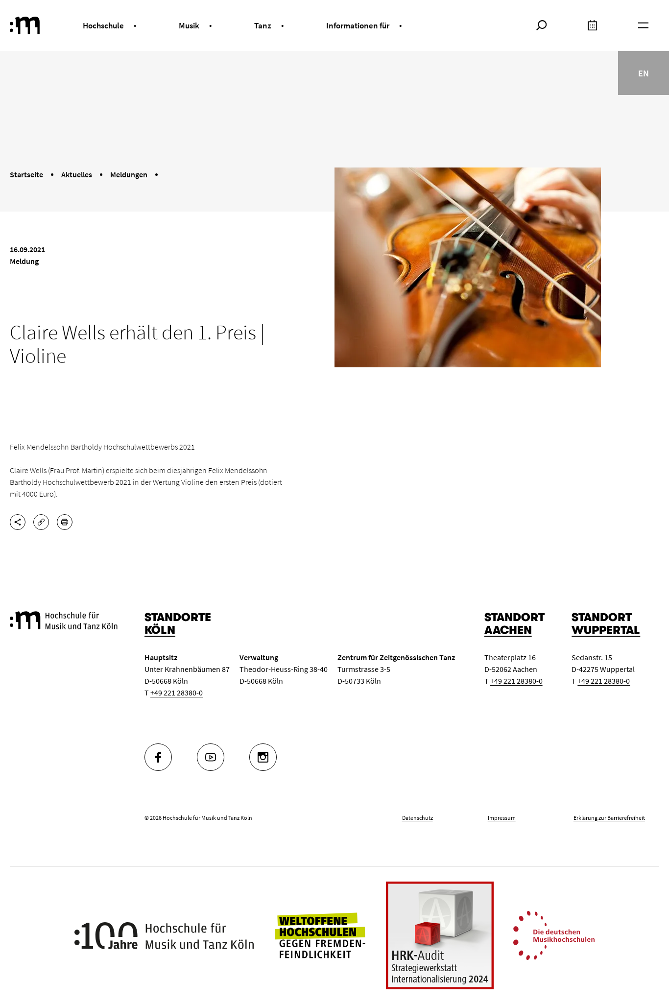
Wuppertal (606, 630)
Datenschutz (417, 817)
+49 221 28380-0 (176, 692)
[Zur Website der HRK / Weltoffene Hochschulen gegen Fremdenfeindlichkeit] (319, 934)
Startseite (26, 174)
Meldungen (128, 174)
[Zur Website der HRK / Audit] (440, 935)
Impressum (502, 817)
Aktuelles (76, 174)
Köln (159, 630)
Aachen (508, 630)
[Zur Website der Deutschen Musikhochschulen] (554, 934)
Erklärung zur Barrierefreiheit (609, 817)
